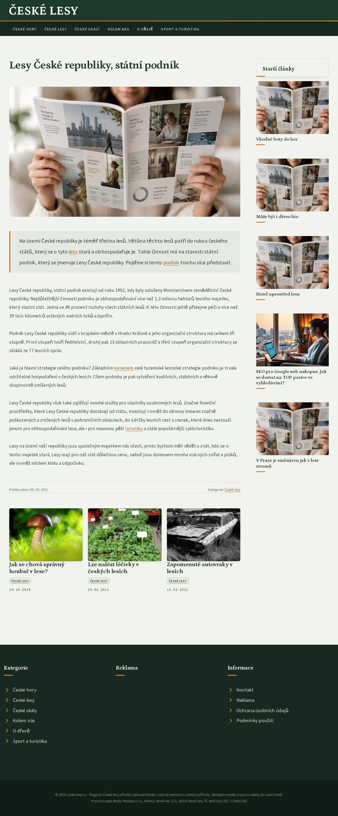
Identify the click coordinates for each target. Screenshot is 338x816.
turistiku (134, 428)
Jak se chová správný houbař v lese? (36, 568)
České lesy (55, 29)
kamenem (124, 368)
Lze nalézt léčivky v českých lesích (113, 568)
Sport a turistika (180, 29)
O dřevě (145, 29)
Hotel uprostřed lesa (278, 294)
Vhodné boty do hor (277, 139)
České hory (24, 29)
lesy (73, 251)
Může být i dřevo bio (277, 216)
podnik (171, 262)
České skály (87, 29)
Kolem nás (118, 29)
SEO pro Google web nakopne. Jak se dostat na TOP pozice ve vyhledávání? (291, 377)
